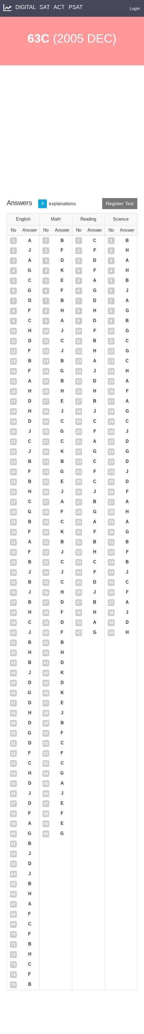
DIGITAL (26, 7)
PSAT (76, 7)
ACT (60, 7)
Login (135, 8)
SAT (45, 7)
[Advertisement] (72, 135)
